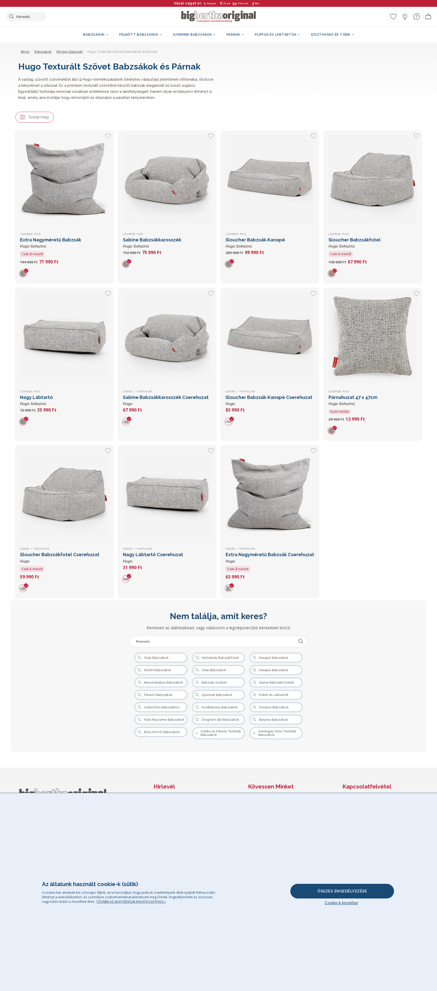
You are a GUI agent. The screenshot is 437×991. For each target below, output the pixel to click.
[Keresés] (301, 641)
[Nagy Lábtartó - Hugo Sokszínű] (64, 337)
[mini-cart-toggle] (428, 17)
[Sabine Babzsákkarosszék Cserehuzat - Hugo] (167, 337)
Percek (243, 3)
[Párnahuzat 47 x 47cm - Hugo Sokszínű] (372, 337)
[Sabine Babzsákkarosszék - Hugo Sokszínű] (167, 179)
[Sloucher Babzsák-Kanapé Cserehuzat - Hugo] (270, 337)
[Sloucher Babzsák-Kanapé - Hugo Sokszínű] (270, 179)
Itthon (25, 52)
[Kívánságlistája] (393, 16)
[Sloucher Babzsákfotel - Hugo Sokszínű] (372, 179)
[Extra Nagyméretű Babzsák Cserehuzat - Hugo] (270, 494)
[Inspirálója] (405, 16)
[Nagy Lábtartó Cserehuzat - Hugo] (167, 494)
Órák (227, 3)
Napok (211, 3)
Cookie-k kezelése (341, 903)
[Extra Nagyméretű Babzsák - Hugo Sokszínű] (64, 179)
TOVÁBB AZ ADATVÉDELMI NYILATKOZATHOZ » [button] (131, 901)
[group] (25, 273)
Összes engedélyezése (342, 891)
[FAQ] (416, 16)
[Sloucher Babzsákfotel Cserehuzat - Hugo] (64, 494)
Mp (257, 3)
